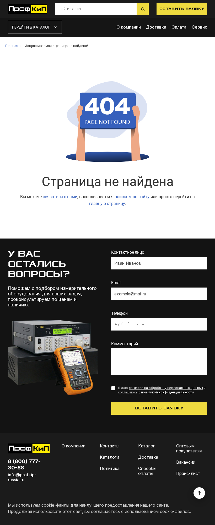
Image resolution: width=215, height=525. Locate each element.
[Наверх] (199, 493)
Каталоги (109, 457)
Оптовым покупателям (189, 448)
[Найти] (143, 9)
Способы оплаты (147, 471)
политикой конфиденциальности (167, 392)
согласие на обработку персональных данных (166, 388)
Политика (110, 468)
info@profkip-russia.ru (22, 477)
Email (116, 282)
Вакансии (185, 462)
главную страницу (107, 203)
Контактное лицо (127, 252)
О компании (128, 27)
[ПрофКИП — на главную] (27, 9)
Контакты (109, 445)
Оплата (178, 27)
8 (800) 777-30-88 (24, 464)
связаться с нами (60, 196)
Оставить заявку (181, 9)
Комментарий (124, 343)
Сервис (199, 27)
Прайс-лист (188, 473)
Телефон (119, 313)
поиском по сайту (132, 196)
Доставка (156, 27)
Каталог (146, 445)
